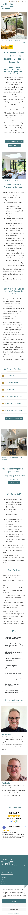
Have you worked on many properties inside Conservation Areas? (12, 665)
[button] (25, 886)
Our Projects (4, 882)
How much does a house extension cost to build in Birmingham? (13, 636)
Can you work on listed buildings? (13, 672)
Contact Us (13, 1)
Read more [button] (5, 838)
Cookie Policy (10, 913)
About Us (3, 877)
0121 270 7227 (23, 1)
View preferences (14, 909)
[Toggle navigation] (25, 6)
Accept (14, 901)
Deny (14, 905)
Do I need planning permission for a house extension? (13, 657)
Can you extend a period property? (13, 677)
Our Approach (4, 880)
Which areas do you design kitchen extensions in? (13, 651)
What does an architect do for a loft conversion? (12, 683)
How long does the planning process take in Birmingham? (12, 689)
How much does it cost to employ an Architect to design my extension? (13, 643)
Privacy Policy (16, 913)
